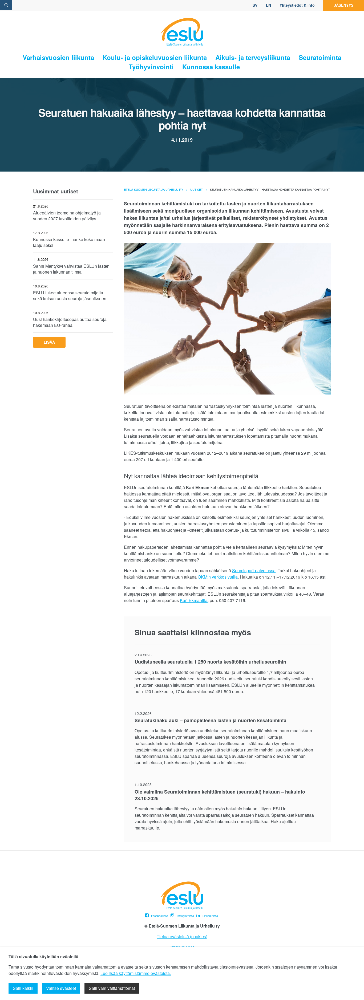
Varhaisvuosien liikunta (58, 57)
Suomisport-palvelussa (254, 570)
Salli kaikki (23, 988)
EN (268, 5)
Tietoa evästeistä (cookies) (182, 936)
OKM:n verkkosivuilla (218, 577)
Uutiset (196, 189)
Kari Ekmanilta (194, 600)
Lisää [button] (49, 342)
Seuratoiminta (320, 57)
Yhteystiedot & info (297, 5)
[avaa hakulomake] (6, 5)
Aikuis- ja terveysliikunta (252, 57)
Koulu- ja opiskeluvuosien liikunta (155, 57)
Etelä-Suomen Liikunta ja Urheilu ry (153, 189)
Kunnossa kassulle (211, 66)
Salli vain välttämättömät (112, 988)
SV (255, 5)
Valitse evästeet (61, 988)
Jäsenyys (343, 5)
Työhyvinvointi (151, 66)
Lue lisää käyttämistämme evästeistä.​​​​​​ (135, 973)
